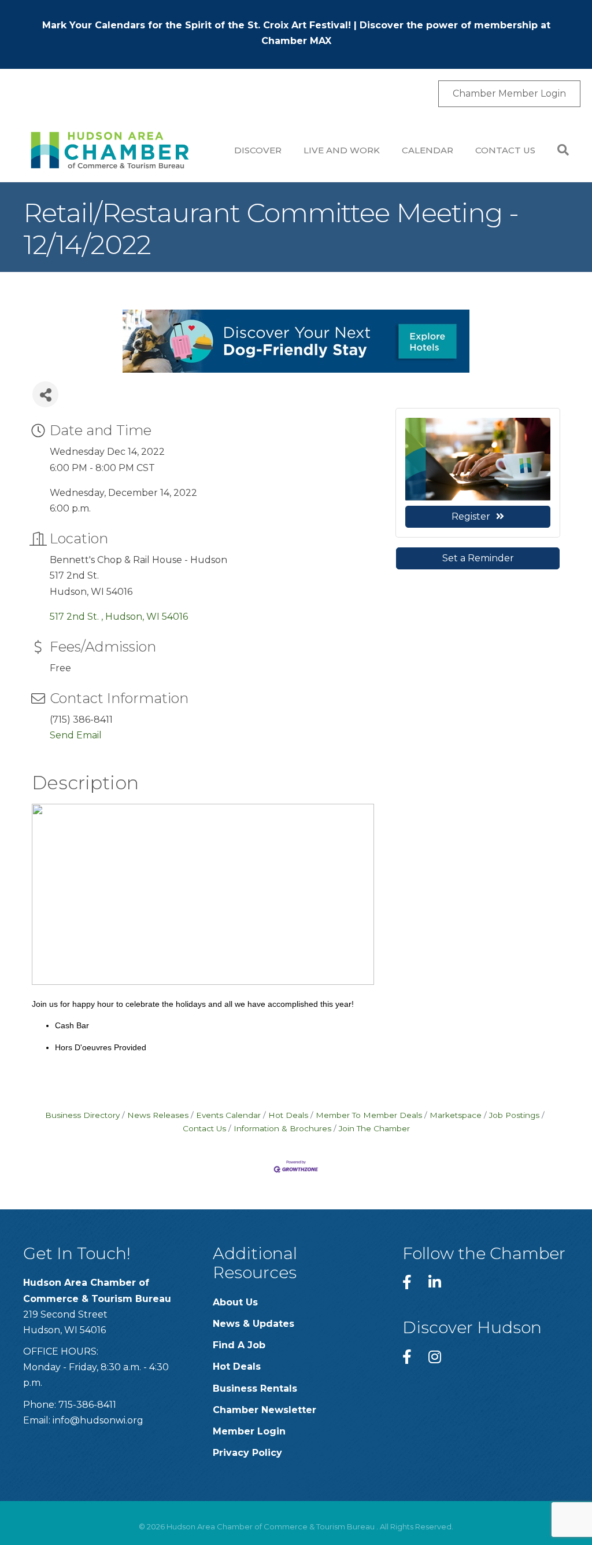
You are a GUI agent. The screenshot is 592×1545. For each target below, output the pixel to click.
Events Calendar (228, 1115)
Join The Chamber (374, 1128)
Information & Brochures (282, 1128)
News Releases (157, 1115)
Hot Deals (288, 1115)
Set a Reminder (478, 558)
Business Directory (82, 1115)
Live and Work (342, 150)
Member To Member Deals (369, 1115)
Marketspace (456, 1115)
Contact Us (505, 150)
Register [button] (471, 516)
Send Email (76, 735)
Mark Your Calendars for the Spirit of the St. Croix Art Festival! (196, 25)
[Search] (557, 150)
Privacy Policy (247, 1452)
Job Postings (514, 1115)
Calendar (427, 150)
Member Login (249, 1431)
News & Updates (253, 1323)
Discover (258, 150)
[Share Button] (45, 394)
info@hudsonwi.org (98, 1420)
